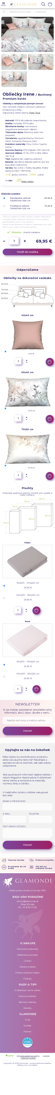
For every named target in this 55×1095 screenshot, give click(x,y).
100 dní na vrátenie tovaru (44, 867)
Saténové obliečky (27, 996)
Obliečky (27, 1008)
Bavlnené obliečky (27, 1002)
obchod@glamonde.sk (27, 901)
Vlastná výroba (16, 860)
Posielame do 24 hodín (17, 867)
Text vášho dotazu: (14, 826)
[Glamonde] (22, 4)
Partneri (27, 1031)
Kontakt (27, 1026)
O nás (27, 1020)
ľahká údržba (27, 181)
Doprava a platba (27, 967)
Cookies (27, 961)
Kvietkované (41, 12)
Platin (32, 113)
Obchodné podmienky (27, 949)
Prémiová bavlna (45, 860)
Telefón (34, 814)
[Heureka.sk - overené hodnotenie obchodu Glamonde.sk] (27, 1043)
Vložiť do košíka (27, 252)
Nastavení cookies (28, 1058)
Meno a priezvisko (14, 801)
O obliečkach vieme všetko (27, 990)
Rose (37, 113)
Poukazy (27, 978)
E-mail (6, 814)
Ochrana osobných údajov (27, 973)
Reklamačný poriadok (27, 955)
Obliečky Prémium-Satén (20, 12)
